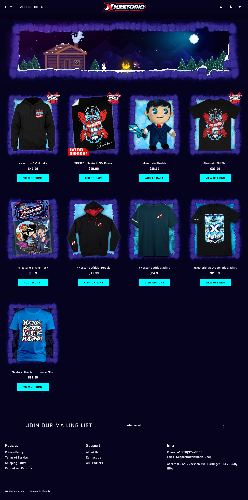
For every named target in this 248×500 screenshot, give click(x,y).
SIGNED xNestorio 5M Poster (93, 163)
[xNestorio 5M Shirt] (215, 124)
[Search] (221, 7)
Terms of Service (16, 458)
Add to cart (94, 178)
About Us (92, 452)
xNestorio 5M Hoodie (33, 163)
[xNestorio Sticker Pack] (33, 228)
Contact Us (93, 458)
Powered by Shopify (40, 491)
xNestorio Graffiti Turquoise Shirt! (33, 372)
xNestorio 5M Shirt (215, 163)
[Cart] (240, 7)
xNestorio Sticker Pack (33, 268)
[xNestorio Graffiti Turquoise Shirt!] (33, 333)
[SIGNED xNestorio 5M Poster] (93, 124)
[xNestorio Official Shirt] (154, 228)
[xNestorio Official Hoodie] (93, 228)
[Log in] (230, 7)
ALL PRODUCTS (31, 7)
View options (33, 178)
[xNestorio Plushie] (154, 124)
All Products (94, 463)
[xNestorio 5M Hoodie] (33, 124)
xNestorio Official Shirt (154, 268)
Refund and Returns (18, 468)
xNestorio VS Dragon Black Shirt (215, 268)
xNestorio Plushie (154, 163)
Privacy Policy (14, 452)
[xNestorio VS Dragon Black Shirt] (215, 228)
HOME (9, 7)
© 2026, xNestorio (14, 491)
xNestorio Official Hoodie (93, 268)
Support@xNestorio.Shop (194, 457)
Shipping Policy (15, 463)
